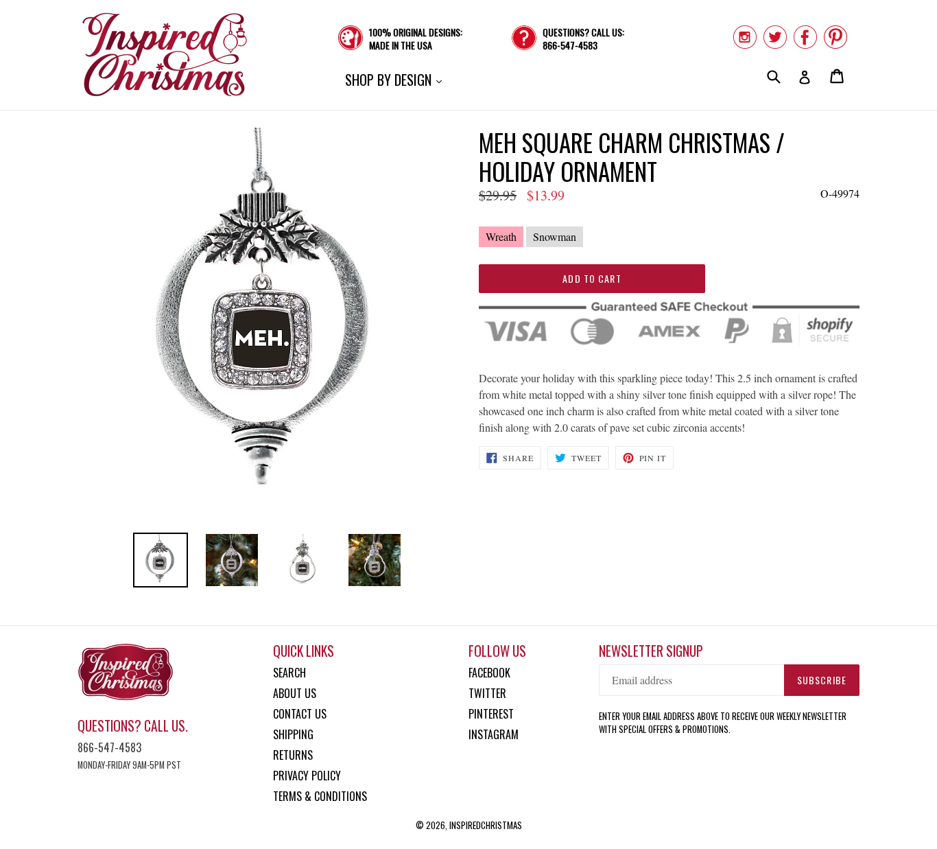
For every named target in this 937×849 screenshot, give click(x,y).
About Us (294, 693)
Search (289, 672)
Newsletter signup (651, 651)
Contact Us (300, 714)
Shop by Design (397, 79)
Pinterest (491, 714)
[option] (160, 560)
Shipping (293, 734)
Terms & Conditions (320, 796)
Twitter (487, 693)
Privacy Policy (307, 775)
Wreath (501, 236)
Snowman (554, 236)
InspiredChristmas (485, 825)
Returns (293, 755)
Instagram (493, 734)
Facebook (489, 672)
